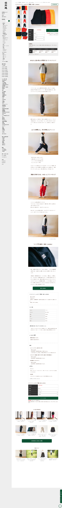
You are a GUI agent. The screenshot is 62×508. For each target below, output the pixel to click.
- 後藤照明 (3, 96)
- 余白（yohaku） (4, 133)
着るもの (23, 2)
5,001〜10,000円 (5, 70)
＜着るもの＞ (4, 35)
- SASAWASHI (4, 99)
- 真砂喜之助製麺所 (4, 121)
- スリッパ (3, 32)
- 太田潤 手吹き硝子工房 (5, 84)
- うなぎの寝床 (4, 82)
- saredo (3, 100)
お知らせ (3, 13)
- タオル (3, 31)
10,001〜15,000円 (5, 71)
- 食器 (3, 24)
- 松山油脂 (3, 123)
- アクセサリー (4, 49)
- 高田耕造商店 (4, 105)
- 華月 (2, 90)
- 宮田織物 (3, 129)
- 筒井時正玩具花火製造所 (5, 108)
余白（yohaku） (31, 2)
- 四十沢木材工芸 (4, 80)
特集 (3, 147)
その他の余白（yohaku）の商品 (36, 440)
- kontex (3, 97)
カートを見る (4, 155)
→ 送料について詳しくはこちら (34, 378)
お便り (3, 15)
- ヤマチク (3, 132)
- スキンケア (4, 27)
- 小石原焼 (3, 140)
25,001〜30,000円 (5, 76)
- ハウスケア (4, 30)
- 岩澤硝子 (3, 81)
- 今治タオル (3, 143)
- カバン (3, 48)
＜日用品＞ (3, 23)
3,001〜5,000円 (4, 68)
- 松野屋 (3, 122)
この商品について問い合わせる (53, 34)
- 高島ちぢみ (3, 144)
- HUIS (3, 114)
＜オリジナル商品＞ (5, 61)
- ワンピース (4, 50)
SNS (3, 159)
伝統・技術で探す (5, 136)
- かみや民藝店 (4, 91)
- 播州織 (3, 142)
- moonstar (3, 130)
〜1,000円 (3, 65)
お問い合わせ (4, 16)
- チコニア (3, 107)
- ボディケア (4, 26)
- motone (3, 131)
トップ (16, 2)
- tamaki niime (4, 106)
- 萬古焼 (3, 141)
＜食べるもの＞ (4, 52)
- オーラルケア (4, 28)
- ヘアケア (3, 29)
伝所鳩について (5, 12)
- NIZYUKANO (4, 113)
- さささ (3, 98)
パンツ (27, 2)
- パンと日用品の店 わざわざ (5, 115)
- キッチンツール (4, 25)
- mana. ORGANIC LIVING (5, 124)
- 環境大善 (3, 92)
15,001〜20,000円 (5, 73)
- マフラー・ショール (5, 45)
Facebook (3, 162)
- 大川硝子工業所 (4, 83)
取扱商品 (3, 19)
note (2, 164)
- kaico (3, 89)
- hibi (2, 116)
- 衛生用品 (3, 33)
